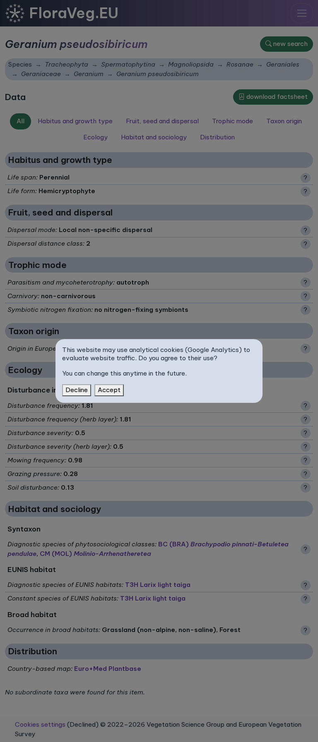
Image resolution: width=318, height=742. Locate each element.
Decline (76, 390)
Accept (109, 390)
